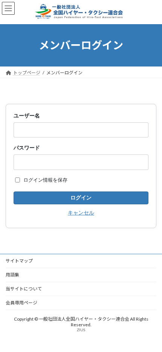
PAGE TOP (150, 333)
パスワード (27, 147)
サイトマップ (19, 261)
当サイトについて (24, 289)
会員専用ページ (21, 303)
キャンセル (81, 212)
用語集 (12, 275)
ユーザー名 (27, 115)
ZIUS (81, 329)
